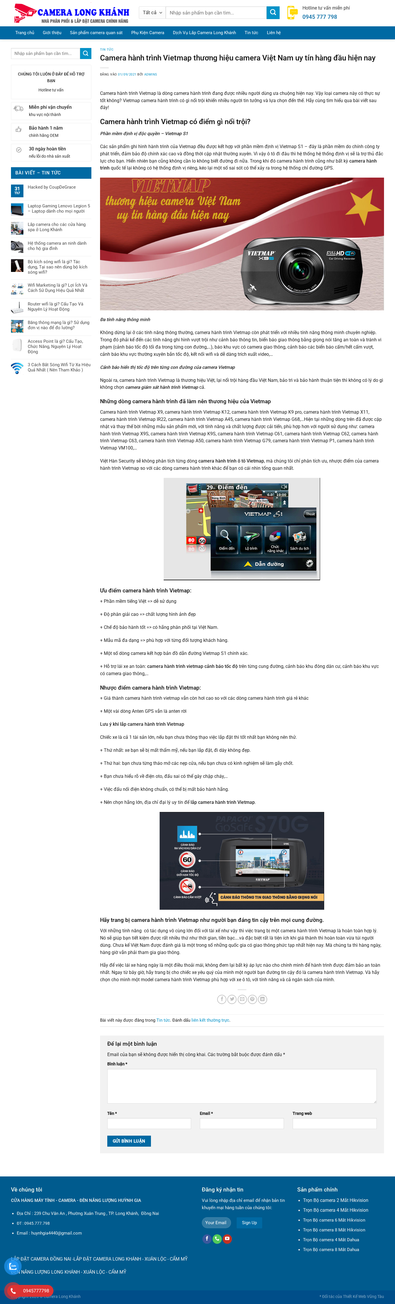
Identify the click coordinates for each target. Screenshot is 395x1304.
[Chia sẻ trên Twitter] (232, 999)
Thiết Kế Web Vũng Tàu (363, 1296)
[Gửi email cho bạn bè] (242, 999)
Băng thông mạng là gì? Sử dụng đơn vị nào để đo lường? (58, 325)
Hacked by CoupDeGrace (52, 187)
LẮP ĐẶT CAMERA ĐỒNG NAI (41, 1259)
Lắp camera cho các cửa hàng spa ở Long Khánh (57, 227)
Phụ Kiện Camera (147, 32)
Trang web (302, 1113)
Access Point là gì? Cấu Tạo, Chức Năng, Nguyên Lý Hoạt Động (55, 346)
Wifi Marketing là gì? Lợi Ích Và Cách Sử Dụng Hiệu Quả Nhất (57, 288)
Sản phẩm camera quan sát (96, 32)
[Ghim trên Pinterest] (252, 999)
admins (150, 74)
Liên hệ (274, 32)
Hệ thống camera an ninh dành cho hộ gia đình (57, 246)
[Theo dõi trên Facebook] (207, 1239)
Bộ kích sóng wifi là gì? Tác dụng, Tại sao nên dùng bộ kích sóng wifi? (57, 267)
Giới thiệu (52, 32)
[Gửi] (273, 12)
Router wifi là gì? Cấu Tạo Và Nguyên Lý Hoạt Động (55, 306)
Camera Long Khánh (62, 1296)
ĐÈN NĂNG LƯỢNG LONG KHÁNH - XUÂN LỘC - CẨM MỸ (68, 1272)
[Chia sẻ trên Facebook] (221, 999)
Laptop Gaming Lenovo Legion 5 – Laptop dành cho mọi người (59, 208)
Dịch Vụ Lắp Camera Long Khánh (204, 32)
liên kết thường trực (210, 1020)
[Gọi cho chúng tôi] (217, 1239)
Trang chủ (24, 32)
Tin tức (251, 32)
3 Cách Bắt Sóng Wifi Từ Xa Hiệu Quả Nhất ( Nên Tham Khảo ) (59, 367)
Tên (112, 1113)
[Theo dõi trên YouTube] (227, 1239)
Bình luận (117, 1064)
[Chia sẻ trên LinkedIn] (262, 999)
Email (206, 1113)
